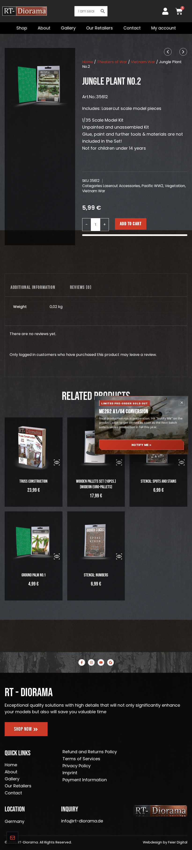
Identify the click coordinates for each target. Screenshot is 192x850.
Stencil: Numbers (96, 575)
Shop (21, 28)
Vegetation (175, 185)
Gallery (68, 28)
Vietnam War (143, 62)
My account (163, 28)
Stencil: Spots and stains (158, 481)
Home (87, 62)
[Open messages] (12, 837)
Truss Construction (33, 481)
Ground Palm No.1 (34, 575)
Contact (132, 28)
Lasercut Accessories (121, 185)
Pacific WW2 (152, 185)
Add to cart (131, 224)
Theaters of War (112, 62)
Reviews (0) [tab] (81, 287)
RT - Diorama (29, 693)
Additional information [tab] (33, 287)
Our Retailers (99, 28)
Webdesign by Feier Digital (165, 842)
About (44, 28)
